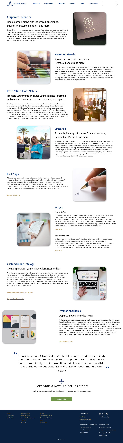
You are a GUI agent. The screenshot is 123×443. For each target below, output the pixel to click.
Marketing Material (65, 54)
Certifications (10, 418)
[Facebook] (103, 414)
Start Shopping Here (66, 341)
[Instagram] (100, 414)
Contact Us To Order (13, 195)
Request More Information (15, 299)
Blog (41, 420)
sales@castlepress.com (85, 419)
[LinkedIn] (107, 414)
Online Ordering (105, 417)
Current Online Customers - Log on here (20, 292)
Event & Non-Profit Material (22, 91)
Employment (43, 422)
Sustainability (10, 415)
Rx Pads (42, 413)
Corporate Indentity (19, 17)
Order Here (58, 229)
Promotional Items (70, 311)
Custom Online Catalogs (46, 415)
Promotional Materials (45, 418)
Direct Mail (60, 128)
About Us (9, 413)
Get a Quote (82, 416)
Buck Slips (23, 422)
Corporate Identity (25, 413)
